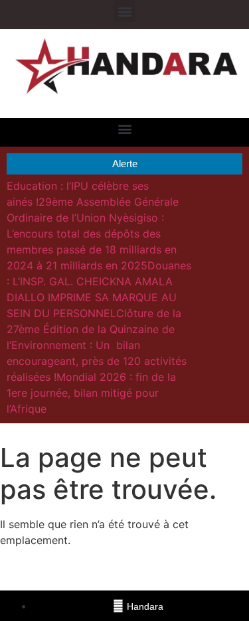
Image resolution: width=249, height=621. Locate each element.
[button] (124, 11)
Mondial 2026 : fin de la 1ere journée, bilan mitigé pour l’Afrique (91, 392)
